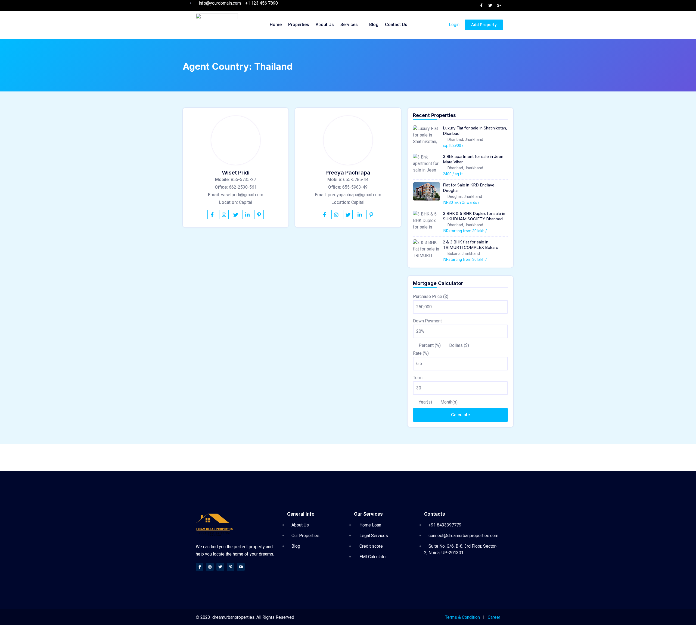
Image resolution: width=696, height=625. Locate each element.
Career (494, 617)
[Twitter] (220, 567)
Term (417, 377)
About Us (325, 24)
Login (453, 24)
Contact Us (396, 24)
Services (349, 24)
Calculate (460, 414)
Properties (298, 24)
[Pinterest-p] (230, 567)
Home (276, 24)
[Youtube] (241, 567)
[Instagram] (210, 567)
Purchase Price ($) (430, 296)
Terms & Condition (462, 617)
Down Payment (427, 320)
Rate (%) (421, 353)
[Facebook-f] (199, 567)
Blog (373, 24)
